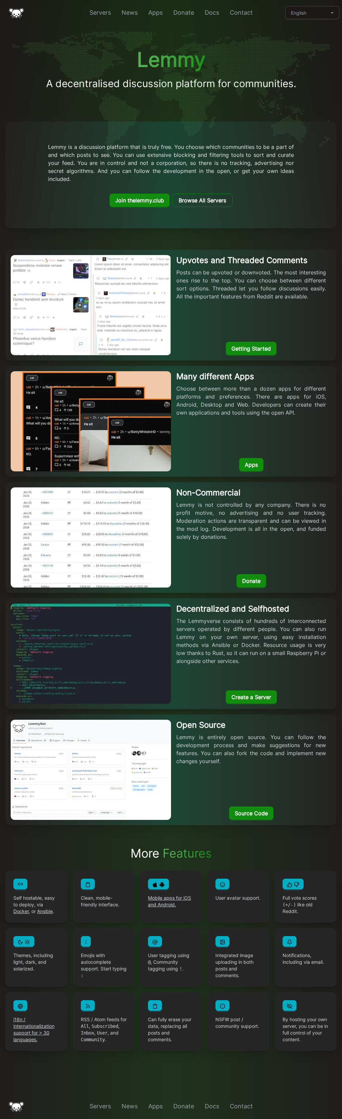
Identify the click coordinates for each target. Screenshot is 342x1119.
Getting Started (251, 348)
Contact (241, 12)
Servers (100, 12)
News (130, 12)
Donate (183, 12)
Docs (212, 12)
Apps (155, 12)
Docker (21, 911)
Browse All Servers (202, 200)
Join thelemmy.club (139, 200)
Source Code (251, 813)
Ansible (45, 911)
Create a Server (251, 697)
